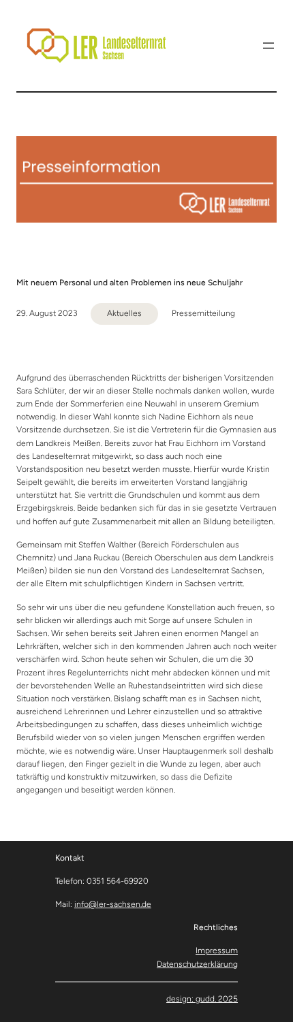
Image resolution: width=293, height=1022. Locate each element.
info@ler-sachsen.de (112, 904)
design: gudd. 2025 (202, 999)
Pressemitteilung (203, 313)
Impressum (217, 950)
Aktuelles (124, 313)
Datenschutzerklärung (197, 964)
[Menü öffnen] (268, 45)
